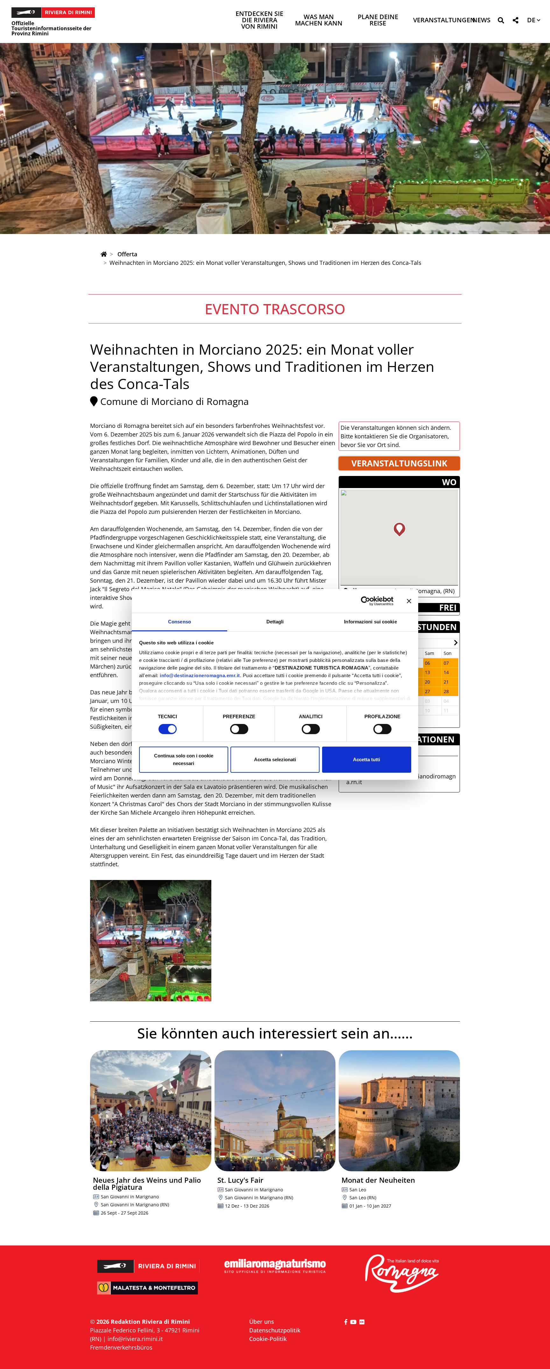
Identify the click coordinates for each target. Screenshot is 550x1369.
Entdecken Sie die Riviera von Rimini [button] (259, 21)
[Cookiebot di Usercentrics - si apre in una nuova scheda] (365, 601)
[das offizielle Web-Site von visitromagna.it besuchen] (401, 1274)
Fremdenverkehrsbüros (121, 1347)
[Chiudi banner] (409, 601)
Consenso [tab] (179, 621)
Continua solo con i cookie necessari (183, 759)
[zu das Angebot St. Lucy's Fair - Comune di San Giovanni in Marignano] (275, 1111)
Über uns (261, 1321)
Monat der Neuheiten (378, 1179)
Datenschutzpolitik (274, 1330)
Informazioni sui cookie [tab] (370, 621)
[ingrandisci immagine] (150, 940)
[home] (104, 254)
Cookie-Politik (268, 1339)
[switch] (239, 729)
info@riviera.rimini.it (135, 1339)
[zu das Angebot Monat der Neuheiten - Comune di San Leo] (399, 1111)
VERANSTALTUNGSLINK (399, 463)
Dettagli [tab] (275, 621)
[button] (500, 21)
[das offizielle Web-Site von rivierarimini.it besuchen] (148, 1262)
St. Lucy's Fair (240, 1179)
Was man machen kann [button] (318, 20)
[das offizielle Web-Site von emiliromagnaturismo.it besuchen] (274, 1266)
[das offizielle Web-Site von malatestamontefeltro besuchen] (148, 1292)
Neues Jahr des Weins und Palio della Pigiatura (147, 1183)
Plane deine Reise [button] (378, 20)
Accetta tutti (366, 759)
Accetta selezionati (275, 759)
